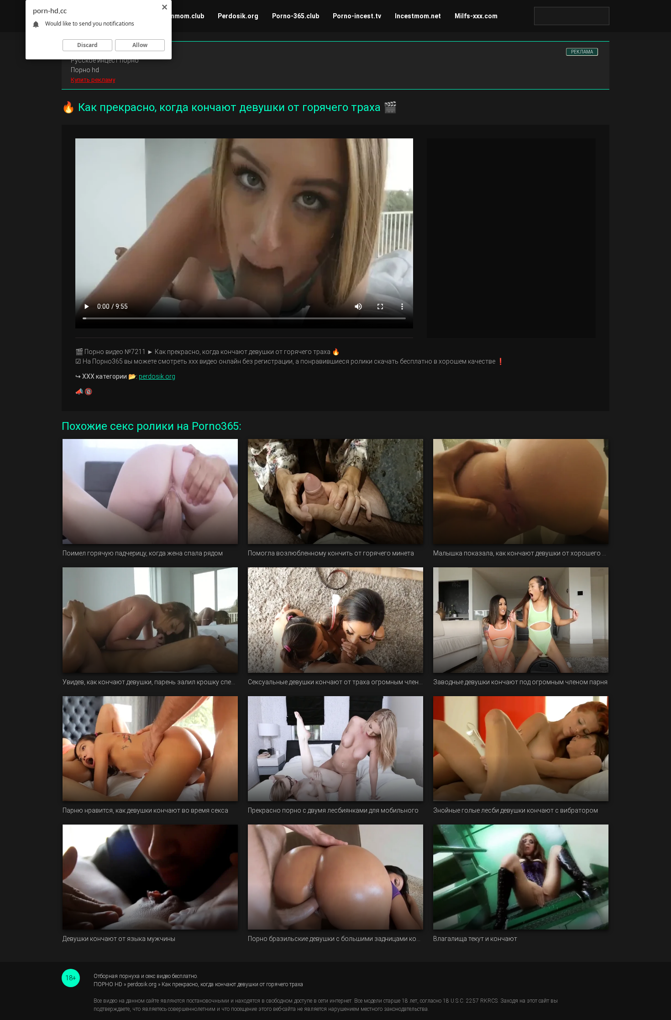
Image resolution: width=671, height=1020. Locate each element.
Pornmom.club (182, 16)
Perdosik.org (238, 16)
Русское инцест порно (105, 60)
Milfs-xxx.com (476, 16)
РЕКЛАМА (582, 51)
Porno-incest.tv (357, 16)
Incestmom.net (418, 16)
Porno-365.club (295, 16)
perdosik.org (157, 376)
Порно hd (85, 70)
